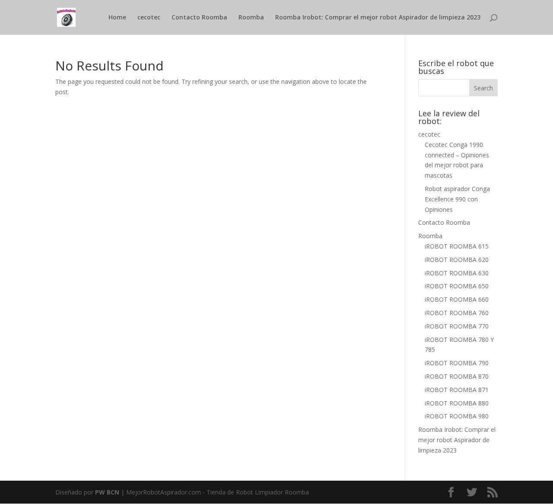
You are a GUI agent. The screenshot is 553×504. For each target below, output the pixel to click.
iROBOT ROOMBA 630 (457, 273)
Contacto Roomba (199, 17)
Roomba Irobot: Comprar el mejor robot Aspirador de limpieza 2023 (377, 17)
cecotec (148, 17)
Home (117, 17)
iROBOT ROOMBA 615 (457, 246)
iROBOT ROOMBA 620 (457, 259)
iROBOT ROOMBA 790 (457, 363)
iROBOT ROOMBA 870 (457, 376)
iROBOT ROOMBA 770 (457, 326)
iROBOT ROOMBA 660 (457, 299)
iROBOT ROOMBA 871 (457, 390)
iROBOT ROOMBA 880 (457, 403)
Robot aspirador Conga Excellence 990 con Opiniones (457, 199)
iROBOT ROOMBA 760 (457, 313)
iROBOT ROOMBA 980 (457, 416)
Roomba (251, 17)
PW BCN (108, 492)
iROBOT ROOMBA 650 (457, 286)
